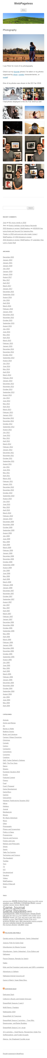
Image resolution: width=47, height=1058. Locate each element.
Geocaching (7, 798)
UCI (4, 870)
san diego (11, 919)
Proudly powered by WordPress (13, 1054)
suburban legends (15, 923)
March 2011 (7, 478)
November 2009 (8, 524)
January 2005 (7, 680)
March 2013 (7, 409)
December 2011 (8, 453)
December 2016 (8, 292)
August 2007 (7, 602)
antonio (41, 901)
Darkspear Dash (8, 994)
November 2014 (8, 352)
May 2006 (6, 634)
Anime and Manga (9, 723)
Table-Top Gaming (9, 852)
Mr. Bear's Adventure (10, 818)
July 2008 (6, 570)
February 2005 (8, 677)
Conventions (7, 752)
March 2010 (7, 513)
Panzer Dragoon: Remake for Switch (15, 959)
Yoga (4, 887)
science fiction (9, 921)
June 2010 (6, 504)
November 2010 (8, 490)
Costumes (6, 754)
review (5, 919)
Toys (4, 864)
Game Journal (14, 907)
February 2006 (8, 642)
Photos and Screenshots (11, 829)
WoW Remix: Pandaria (11, 1007)
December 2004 (8, 683)
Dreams (5, 769)
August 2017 (7, 277)
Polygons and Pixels (13, 933)
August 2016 (7, 297)
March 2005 (7, 674)
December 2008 (8, 556)
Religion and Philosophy (11, 844)
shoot (15, 74)
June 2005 (6, 665)
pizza (39, 917)
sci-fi (34, 919)
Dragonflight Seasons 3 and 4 (13, 1003)
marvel (39, 915)
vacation (21, 925)
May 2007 (6, 608)
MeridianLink (7, 812)
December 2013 (8, 384)
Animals (6, 720)
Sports (5, 849)
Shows (5, 847)
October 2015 (7, 320)
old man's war (27, 917)
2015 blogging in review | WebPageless (16, 228)
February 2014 (8, 378)
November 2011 (8, 455)
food (27, 905)
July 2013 (6, 398)
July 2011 (6, 467)
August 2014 (7, 361)
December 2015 (8, 315)
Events (5, 775)
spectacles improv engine (32, 921)
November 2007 (8, 593)
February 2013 (8, 412)
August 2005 (7, 660)
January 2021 (7, 263)
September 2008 (8, 565)
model (5, 77)
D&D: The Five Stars (10, 763)
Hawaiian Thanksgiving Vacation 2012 (16, 800)
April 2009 (6, 545)
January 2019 (7, 271)
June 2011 (6, 470)
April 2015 (6, 338)
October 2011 (7, 458)
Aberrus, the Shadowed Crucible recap (16, 1039)
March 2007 (7, 614)
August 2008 (7, 568)
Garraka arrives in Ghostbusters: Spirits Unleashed (20, 938)
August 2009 (7, 533)
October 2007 (7, 596)
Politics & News (8, 832)
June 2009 (6, 539)
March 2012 (7, 444)
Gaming (5, 795)
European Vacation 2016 (11, 772)
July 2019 (6, 269)
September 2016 (8, 294)
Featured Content (9, 777)
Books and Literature (10, 734)
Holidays (6, 806)
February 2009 (8, 550)
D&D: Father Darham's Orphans (14, 760)
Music (5, 821)
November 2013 (8, 386)
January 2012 (7, 450)
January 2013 (7, 415)
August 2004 (7, 694)
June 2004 (6, 700)
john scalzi (32, 915)
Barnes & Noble (8, 729)
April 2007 (6, 611)
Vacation (6, 875)
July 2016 (6, 300)
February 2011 (8, 481)
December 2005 (8, 648)
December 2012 (8, 418)
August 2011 (7, 464)
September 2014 (8, 358)
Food (4, 783)
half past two (7, 915)
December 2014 (8, 349)
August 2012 (7, 430)
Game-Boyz (7, 792)
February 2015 (8, 343)
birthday (17, 903)
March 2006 (7, 639)
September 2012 (8, 427)
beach (11, 903)
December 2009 (8, 522)
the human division (10, 925)
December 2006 (8, 622)
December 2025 (8, 257)
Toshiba (5, 861)
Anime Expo (22, 901)
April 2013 (6, 407)
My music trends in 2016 (17, 223)
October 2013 (7, 389)
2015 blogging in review (23, 237)
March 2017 (7, 286)
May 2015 (6, 335)
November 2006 (8, 625)
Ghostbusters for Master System (14, 947)
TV (4, 867)
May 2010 (6, 507)
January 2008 (7, 588)
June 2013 (6, 401)
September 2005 (8, 657)
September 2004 (8, 691)
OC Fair (18, 917)
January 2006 (7, 645)
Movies (5, 815)
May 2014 (6, 369)
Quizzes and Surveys (10, 838)
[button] (12, 93)
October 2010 (7, 493)
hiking (14, 915)
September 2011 (8, 461)
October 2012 (7, 424)
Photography (7, 826)
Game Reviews (15, 911)
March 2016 (7, 306)
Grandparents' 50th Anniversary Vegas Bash (22, 914)
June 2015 (6, 332)
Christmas (6, 740)
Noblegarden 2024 (9, 1012)
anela (14, 901)
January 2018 (7, 274)
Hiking (5, 803)
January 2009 (7, 553)
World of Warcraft (9, 884)
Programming (7, 835)
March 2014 (7, 375)
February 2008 (8, 585)
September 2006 (8, 631)
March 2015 (7, 340)
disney (22, 905)
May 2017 (6, 280)
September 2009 (8, 530)
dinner (17, 905)
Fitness (5, 780)
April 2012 (6, 441)
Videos (5, 878)
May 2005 (6, 668)
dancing (11, 905)
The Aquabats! (8, 858)
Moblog (6, 917)
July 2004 (6, 697)
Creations (6, 757)
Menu (23, 10)
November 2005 (8, 651)
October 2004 (7, 688)
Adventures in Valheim (11, 971)
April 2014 (6, 372)
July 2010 (6, 501)
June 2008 (6, 573)
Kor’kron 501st (11, 989)
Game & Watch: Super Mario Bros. (15, 980)
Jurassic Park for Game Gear (13, 943)
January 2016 (7, 312)
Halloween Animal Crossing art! (14, 976)
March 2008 (7, 582)
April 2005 (6, 671)
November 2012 (8, 421)
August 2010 (7, 499)
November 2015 (8, 317)
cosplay (21, 74)
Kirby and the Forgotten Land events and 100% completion (23, 967)
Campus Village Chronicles (12, 737)
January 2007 (7, 619)
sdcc (17, 921)
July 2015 (6, 329)
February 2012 (8, 447)
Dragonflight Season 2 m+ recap (14, 1028)
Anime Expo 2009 (33, 901)
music (12, 917)
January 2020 (7, 266)
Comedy (6, 743)
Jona (4, 223)
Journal (5, 809)
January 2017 (7, 289)
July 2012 (6, 432)
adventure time (7, 901)
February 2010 (8, 516)
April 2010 (6, 510)
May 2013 (6, 404)
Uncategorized (8, 872)
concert (38, 903)
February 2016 (8, 309)
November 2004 (8, 685)
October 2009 (7, 527)
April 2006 (6, 637)
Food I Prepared (8, 786)
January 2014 (7, 381)
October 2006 (7, 628)
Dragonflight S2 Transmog (12, 1016)
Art (4, 726)
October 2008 (7, 562)
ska (21, 921)
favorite (17, 72)
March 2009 (7, 547)
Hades (5, 963)
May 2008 (6, 576)
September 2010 (8, 496)
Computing (6, 749)
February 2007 (8, 616)
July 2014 (6, 363)
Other (5, 823)
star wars (6, 923)
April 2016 (6, 303)
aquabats (6, 903)
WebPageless (23, 3)
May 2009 (6, 542)
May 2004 (6, 703)
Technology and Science (11, 855)
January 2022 (7, 260)
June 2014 (6, 366)
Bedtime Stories (8, 731)
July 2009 (6, 536)
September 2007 (8, 599)
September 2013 (8, 392)
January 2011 (7, 484)
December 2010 (8, 487)
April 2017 (6, 283)
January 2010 (7, 519)
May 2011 (6, 473)
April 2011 (6, 476)
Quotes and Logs (9, 841)
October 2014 (7, 355)
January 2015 (7, 346)
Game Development (10, 789)
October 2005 (7, 654)
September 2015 (8, 323)
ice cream (19, 915)
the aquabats (27, 923)
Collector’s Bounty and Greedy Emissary (17, 999)
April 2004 (6, 706)
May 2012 (6, 438)
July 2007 (6, 605)
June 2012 (6, 435)
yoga (27, 925)
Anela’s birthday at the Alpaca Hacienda (23, 225)
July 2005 (6, 662)
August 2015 (7, 326)
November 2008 (8, 559)
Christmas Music (28, 903)
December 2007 (8, 591)
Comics (5, 746)
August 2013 (7, 395)
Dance (5, 766)
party (34, 917)
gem (29, 911)
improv (25, 915)
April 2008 (6, 579)
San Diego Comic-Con (23, 919)
